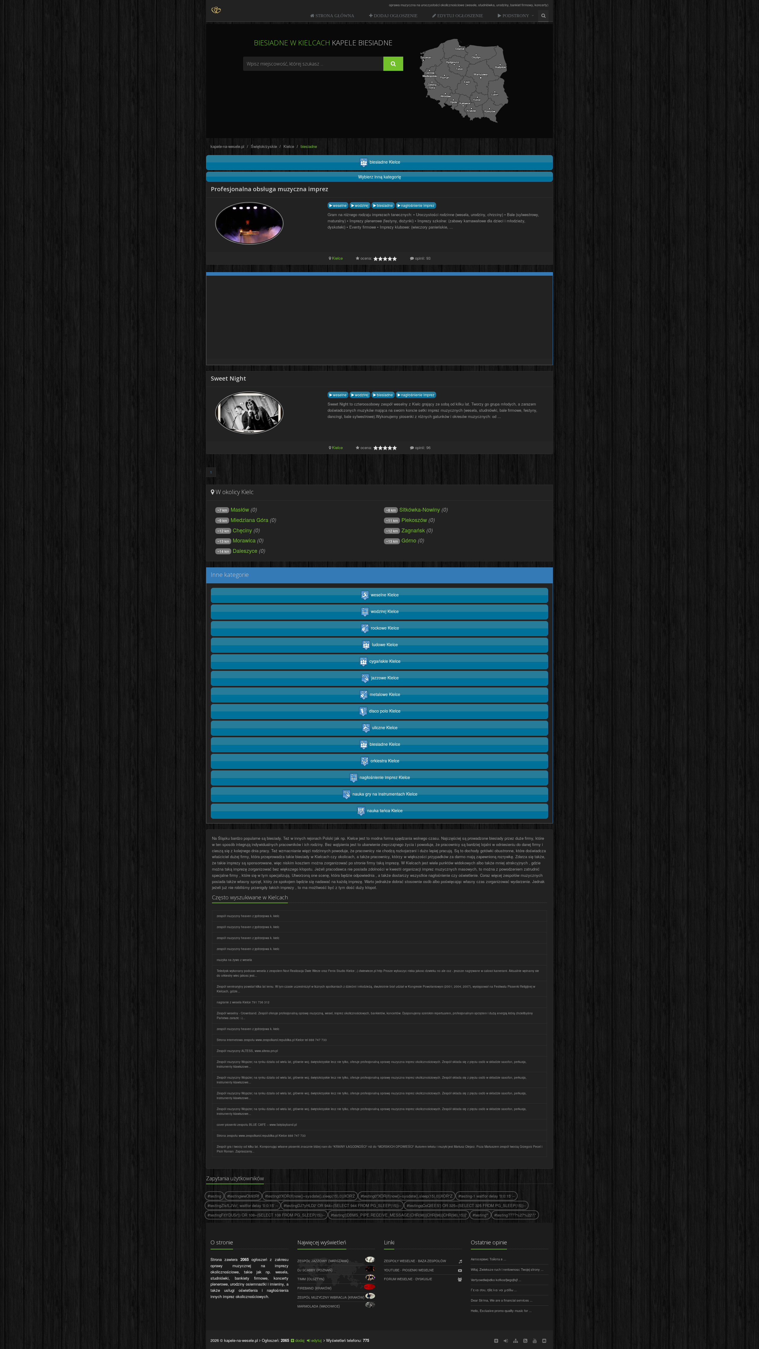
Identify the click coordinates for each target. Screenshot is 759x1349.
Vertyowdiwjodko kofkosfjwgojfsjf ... (496, 1279)
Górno (401, 540)
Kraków (323, 1288)
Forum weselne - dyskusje (408, 1278)
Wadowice (329, 1306)
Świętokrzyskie (264, 146)
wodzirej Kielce (384, 611)
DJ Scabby (306, 1269)
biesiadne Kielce (384, 162)
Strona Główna (334, 15)
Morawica (236, 540)
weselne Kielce (384, 595)
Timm (301, 1278)
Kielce (288, 146)
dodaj (299, 1340)
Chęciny (234, 530)
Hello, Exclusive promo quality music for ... (501, 1310)
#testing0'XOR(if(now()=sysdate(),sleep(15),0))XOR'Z (310, 1196)
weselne (339, 205)
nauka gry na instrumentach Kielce (384, 794)
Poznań (324, 1269)
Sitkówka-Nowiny (413, 509)
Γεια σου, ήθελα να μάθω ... (494, 1289)
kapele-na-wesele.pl (227, 146)
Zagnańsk (405, 530)
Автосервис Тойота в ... (488, 1259)
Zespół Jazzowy (312, 1260)
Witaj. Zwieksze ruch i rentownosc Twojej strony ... (507, 1269)
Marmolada (307, 1306)
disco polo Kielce (384, 711)
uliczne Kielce (384, 727)
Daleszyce (237, 550)
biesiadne (384, 205)
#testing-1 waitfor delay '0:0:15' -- (486, 1196)
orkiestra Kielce (384, 761)
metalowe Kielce (384, 694)
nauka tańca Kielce (384, 810)
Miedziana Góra (242, 519)
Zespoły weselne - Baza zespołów (415, 1260)
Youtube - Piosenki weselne (409, 1269)
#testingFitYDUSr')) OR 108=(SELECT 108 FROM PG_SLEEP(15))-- (266, 1215)
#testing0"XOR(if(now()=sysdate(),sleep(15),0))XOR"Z (406, 1196)
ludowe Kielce (384, 644)
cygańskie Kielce (384, 661)
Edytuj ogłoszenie (459, 15)
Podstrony (515, 15)
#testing (214, 1196)
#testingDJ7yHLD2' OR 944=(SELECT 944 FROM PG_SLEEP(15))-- (342, 1205)
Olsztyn (315, 1278)
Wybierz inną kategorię (379, 177)
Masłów (233, 509)
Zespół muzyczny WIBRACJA (322, 1297)
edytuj (316, 1340)
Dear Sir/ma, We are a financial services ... (501, 1300)
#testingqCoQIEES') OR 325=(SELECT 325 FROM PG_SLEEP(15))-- (466, 1205)
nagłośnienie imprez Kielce (384, 777)
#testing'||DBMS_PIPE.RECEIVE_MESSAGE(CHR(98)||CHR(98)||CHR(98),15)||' (399, 1215)
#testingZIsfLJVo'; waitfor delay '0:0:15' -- (243, 1205)
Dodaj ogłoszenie (395, 15)
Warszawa (338, 1260)
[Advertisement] (323, 87)
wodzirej (361, 205)
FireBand (305, 1288)
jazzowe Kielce (384, 678)
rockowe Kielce (384, 628)
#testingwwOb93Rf (243, 1196)
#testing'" (480, 1215)
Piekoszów (406, 519)
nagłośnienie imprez (417, 205)
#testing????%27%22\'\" (515, 1215)
